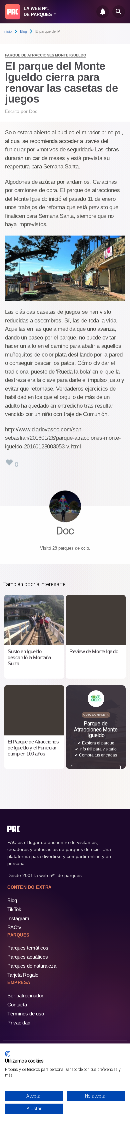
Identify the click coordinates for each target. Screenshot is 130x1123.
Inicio (7, 31)
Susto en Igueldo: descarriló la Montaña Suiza (29, 657)
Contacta (17, 1004)
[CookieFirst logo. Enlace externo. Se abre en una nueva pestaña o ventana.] (7, 1054)
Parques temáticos (27, 948)
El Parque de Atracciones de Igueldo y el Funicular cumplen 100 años (33, 747)
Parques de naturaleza (31, 966)
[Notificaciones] (102, 11)
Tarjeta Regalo (22, 975)
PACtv (14, 927)
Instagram (18, 918)
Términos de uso (25, 1013)
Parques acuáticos (27, 957)
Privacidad (18, 1022)
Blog (23, 31)
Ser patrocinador (25, 995)
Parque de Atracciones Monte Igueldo (45, 55)
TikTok (14, 909)
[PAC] (12, 11)
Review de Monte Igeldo (93, 651)
